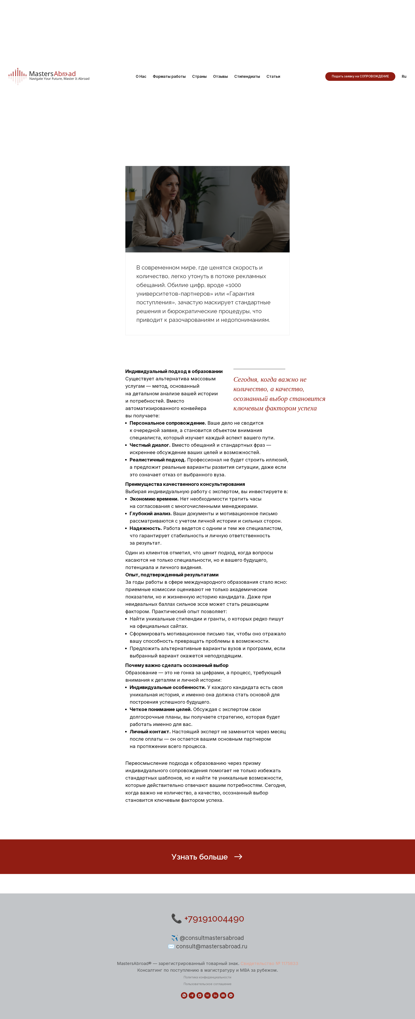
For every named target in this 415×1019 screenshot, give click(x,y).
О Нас (141, 76)
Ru (404, 76)
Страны (199, 76)
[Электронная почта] (223, 995)
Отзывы (220, 76)
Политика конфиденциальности (207, 977)
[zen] (199, 995)
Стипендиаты (247, 76)
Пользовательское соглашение (207, 984)
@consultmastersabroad (212, 937)
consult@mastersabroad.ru (211, 946)
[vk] (207, 995)
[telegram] (192, 995)
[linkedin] (215, 995)
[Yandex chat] (231, 995)
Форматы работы (169, 76)
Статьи (273, 76)
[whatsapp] (184, 995)
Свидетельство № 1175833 (269, 963)
